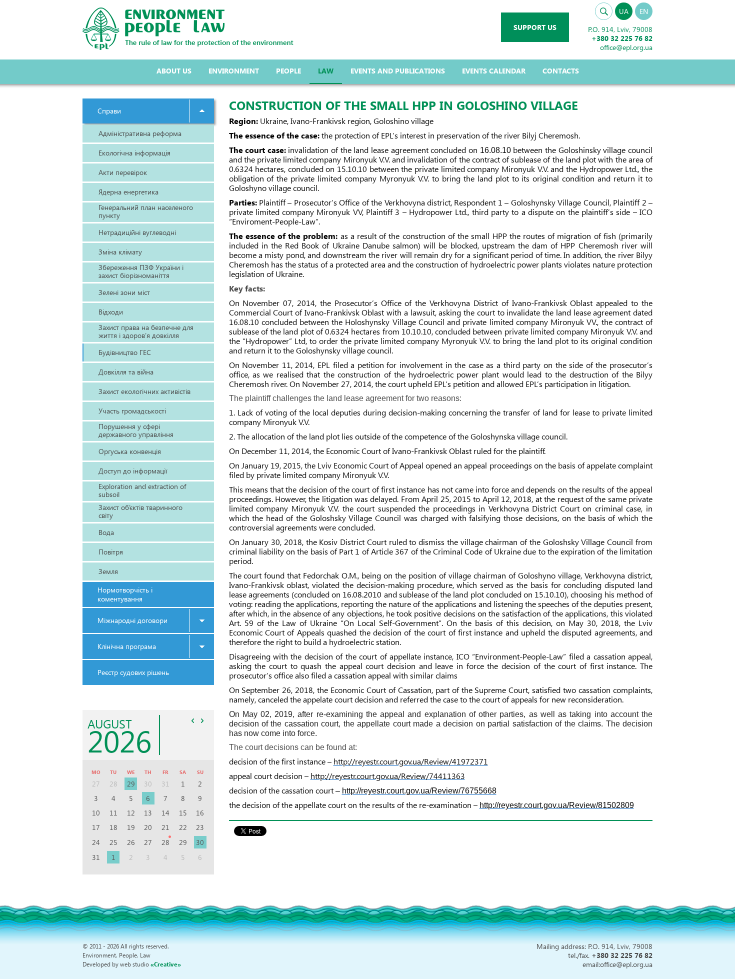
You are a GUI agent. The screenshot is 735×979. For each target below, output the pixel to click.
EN (644, 11)
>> (202, 720)
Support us (535, 27)
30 (200, 842)
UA (623, 11)
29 (131, 783)
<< (193, 720)
